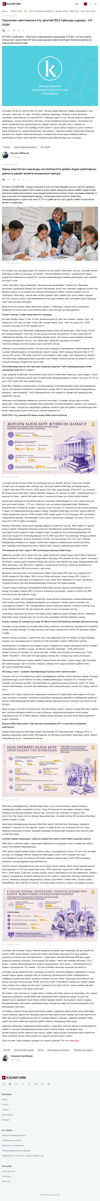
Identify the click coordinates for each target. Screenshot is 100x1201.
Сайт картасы (8, 1171)
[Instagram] (3, 31)
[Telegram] (13, 31)
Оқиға (4, 1099)
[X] (23, 31)
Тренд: (5, 11)
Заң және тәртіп (88, 11)
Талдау (5, 1109)
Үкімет (6, 147)
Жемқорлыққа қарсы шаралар (16, 1150)
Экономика (7, 1114)
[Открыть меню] (95, 4)
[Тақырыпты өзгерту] (87, 4)
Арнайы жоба (61, 11)
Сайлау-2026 (16, 11)
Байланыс (6, 1176)
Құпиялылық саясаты (12, 1140)
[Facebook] (18, 31)
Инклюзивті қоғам (24, 1050)
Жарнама (6, 1181)
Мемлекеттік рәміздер (13, 1145)
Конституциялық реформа (41, 11)
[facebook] (22, 1084)
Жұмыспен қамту (83, 1050)
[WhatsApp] (8, 31)
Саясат (5, 1104)
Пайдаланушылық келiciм (13, 1135)
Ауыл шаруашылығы (25, 147)
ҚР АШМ (45, 147)
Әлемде (6, 1119)
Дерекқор (74, 11)
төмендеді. (74, 1040)
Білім (40, 1050)
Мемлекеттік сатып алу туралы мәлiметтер (23, 1155)
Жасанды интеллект (59, 1050)
